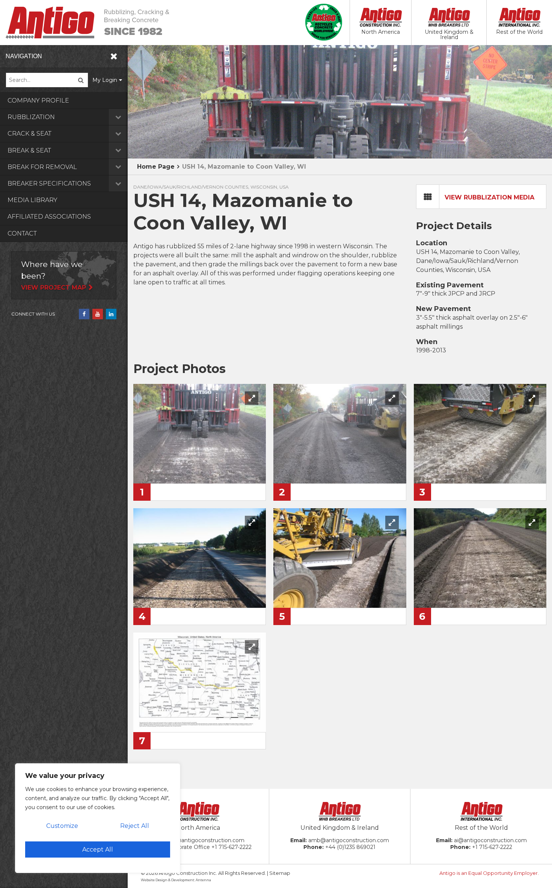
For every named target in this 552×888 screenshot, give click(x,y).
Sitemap (279, 873)
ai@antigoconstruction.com (490, 840)
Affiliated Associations (49, 216)
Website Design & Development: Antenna (176, 880)
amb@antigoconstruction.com (348, 840)
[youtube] (97, 314)
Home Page (156, 166)
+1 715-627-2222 (231, 847)
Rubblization (31, 117)
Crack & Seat (29, 133)
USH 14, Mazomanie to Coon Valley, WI (244, 166)
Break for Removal (42, 167)
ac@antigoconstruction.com (207, 840)
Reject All (134, 825)
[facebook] (84, 314)
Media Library (32, 200)
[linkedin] (111, 314)
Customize (62, 825)
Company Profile (38, 100)
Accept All (97, 849)
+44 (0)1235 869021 (350, 847)
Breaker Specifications (49, 183)
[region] (97, 818)
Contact (22, 233)
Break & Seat (29, 150)
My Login (104, 80)
